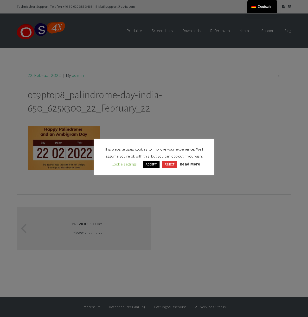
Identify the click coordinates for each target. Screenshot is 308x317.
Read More (190, 164)
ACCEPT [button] (151, 164)
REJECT (169, 164)
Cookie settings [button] (124, 164)
